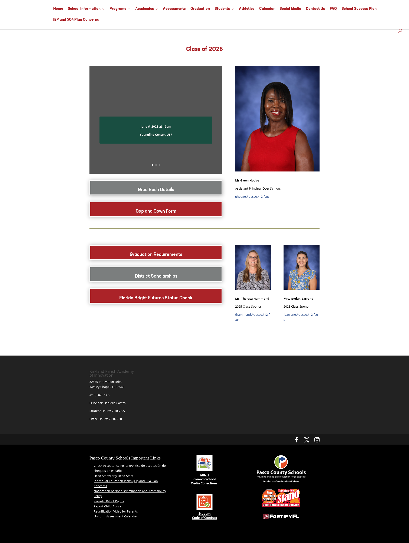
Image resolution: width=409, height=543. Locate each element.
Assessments (174, 9)
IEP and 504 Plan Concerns (76, 20)
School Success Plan (359, 9)
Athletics (247, 9)
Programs (117, 9)
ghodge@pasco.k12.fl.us (252, 196)
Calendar (267, 9)
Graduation (200, 9)
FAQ (333, 9)
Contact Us (315, 9)
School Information (84, 9)
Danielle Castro (114, 403)
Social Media (290, 9)
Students (222, 9)
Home (58, 9)
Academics (144, 9)
